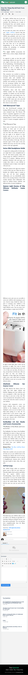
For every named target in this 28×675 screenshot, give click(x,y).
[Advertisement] (14, 244)
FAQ (15, 669)
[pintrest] (9, 14)
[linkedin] (13, 14)
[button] (3, 559)
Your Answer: (3, 556)
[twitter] (3, 14)
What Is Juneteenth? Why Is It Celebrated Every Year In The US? (13, 615)
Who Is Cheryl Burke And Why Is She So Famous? (12, 627)
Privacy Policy (19, 669)
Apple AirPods (10, 32)
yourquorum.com (19, 672)
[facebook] (6, 14)
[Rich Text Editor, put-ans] (14, 574)
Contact (11, 669)
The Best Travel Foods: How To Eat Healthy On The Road (13, 608)
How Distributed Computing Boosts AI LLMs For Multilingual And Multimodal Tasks (13, 602)
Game (4, 620)
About (7, 669)
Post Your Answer (5, 585)
